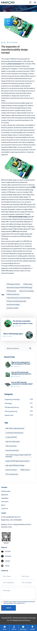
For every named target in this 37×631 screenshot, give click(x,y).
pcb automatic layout (12, 450)
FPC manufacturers (12, 474)
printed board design (13, 304)
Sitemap (27, 620)
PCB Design (19, 403)
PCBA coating (27, 284)
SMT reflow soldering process (15, 428)
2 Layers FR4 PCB (11, 437)
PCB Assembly (11, 291)
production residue (12, 308)
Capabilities (4, 498)
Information (5, 501)
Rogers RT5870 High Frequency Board (17, 461)
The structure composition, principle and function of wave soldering (22, 322)
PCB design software (13, 284)
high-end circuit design (27, 291)
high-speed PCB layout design (15, 465)
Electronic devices (11, 470)
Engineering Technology (19, 399)
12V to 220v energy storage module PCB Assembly (18, 455)
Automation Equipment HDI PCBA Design (19, 287)
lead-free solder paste (13, 441)
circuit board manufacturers (14, 433)
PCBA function (25, 470)
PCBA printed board (13, 294)
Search (32, 8)
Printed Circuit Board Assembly (16, 301)
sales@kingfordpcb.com (13, 517)
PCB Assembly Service (19, 407)
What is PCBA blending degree (13, 334)
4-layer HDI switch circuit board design (18, 298)
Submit (8, 608)
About (3, 505)
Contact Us (4, 508)
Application (4, 495)
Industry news (19, 415)
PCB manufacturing (19, 411)
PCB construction (11, 446)
